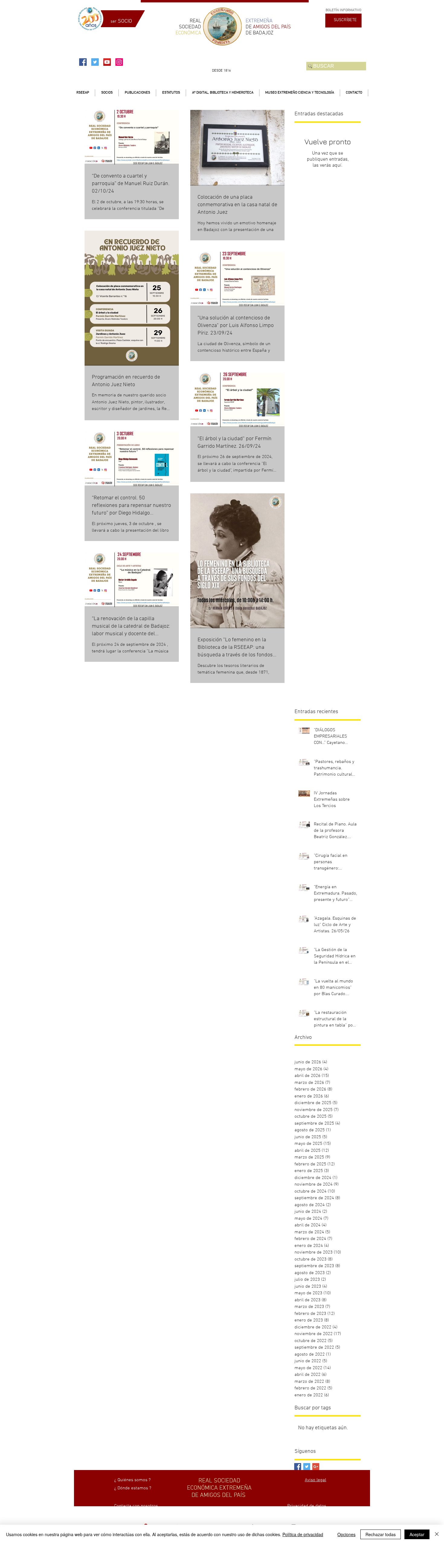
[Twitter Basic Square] (306, 1466)
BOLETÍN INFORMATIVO (343, 10)
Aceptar (417, 1534)
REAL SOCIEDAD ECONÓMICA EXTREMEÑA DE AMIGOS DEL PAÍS (219, 1488)
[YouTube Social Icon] (107, 62)
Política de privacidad (302, 1534)
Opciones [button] (346, 1534)
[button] (106, 92)
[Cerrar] (436, 1534)
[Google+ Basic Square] (315, 1466)
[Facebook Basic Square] (297, 1466)
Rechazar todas (380, 1534)
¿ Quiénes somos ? (132, 1480)
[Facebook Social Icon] (83, 62)
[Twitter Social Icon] (95, 62)
